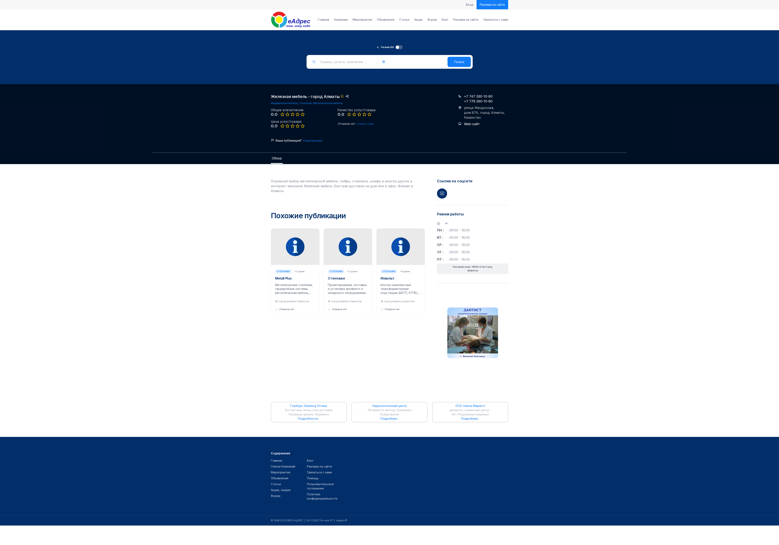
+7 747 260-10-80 (478, 96)
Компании (341, 19)
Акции (418, 19)
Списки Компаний (283, 466)
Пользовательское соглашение (320, 486)
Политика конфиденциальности (322, 496)
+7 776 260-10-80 (478, 101)
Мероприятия (362, 19)
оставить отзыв (365, 123)
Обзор (277, 158)
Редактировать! (313, 140)
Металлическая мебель (328, 103)
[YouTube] (442, 193)
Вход (469, 4)
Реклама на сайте (492, 4)
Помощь (313, 478)
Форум (432, 19)
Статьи (404, 19)
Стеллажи (305, 103)
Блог (445, 19)
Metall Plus (283, 278)
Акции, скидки (281, 490)
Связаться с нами (495, 19)
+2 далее (299, 271)
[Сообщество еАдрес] (291, 20)
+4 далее (405, 271)
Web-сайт (472, 124)
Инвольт (388, 278)
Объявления (385, 19)
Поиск (459, 62)
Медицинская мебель (284, 103)
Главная (323, 19)
